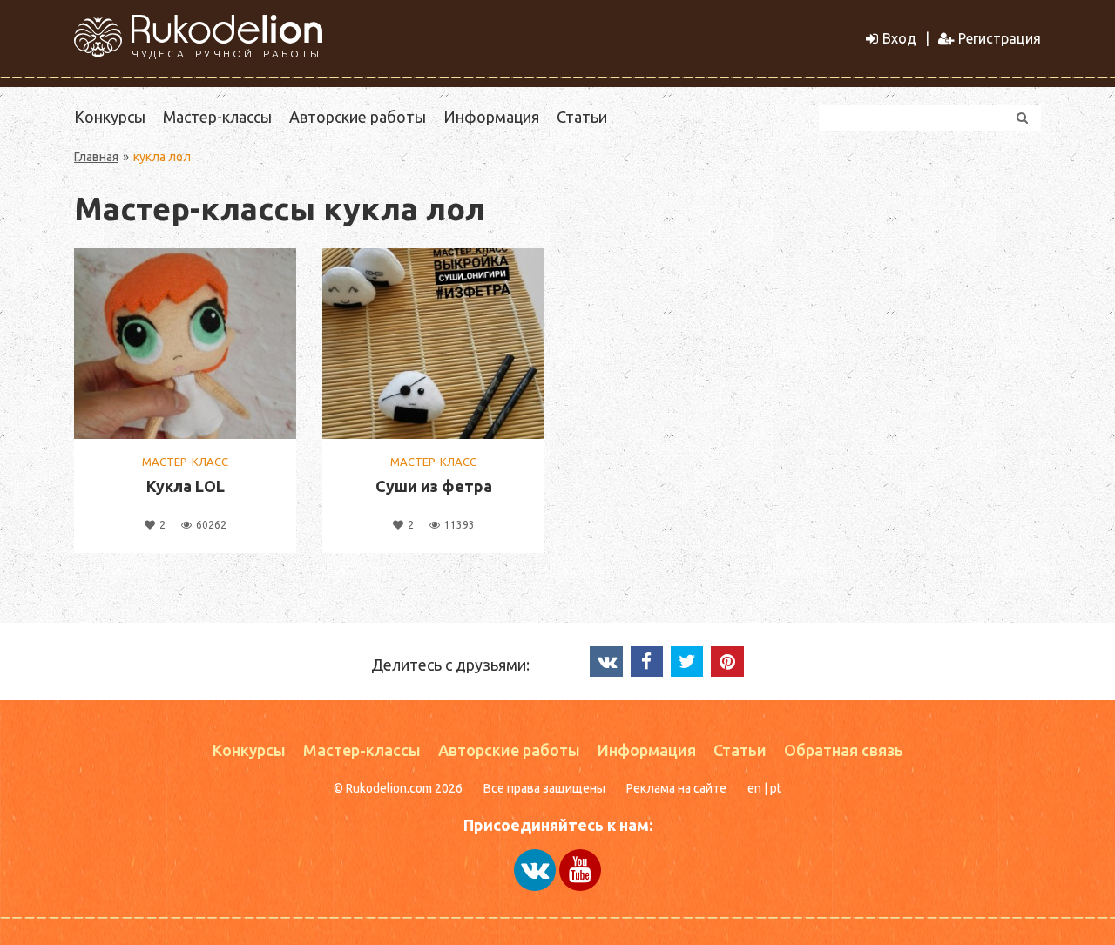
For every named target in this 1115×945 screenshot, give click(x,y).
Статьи (582, 116)
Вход (899, 38)
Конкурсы (109, 116)
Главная (96, 157)
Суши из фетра (433, 486)
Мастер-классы (217, 116)
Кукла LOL (185, 486)
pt (775, 788)
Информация (491, 116)
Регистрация (999, 38)
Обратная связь (843, 750)
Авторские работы (357, 116)
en (754, 788)
